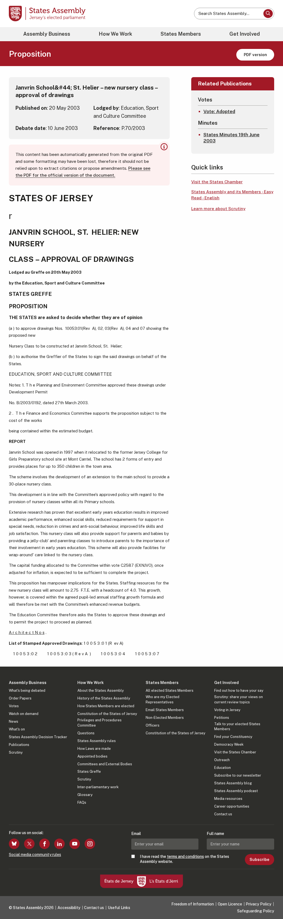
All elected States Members (169, 690)
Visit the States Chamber (217, 181)
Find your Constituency (233, 737)
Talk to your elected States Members (237, 726)
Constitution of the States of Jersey (107, 714)
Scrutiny (16, 752)
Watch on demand (23, 714)
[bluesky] (14, 844)
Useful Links (119, 907)
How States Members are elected (105, 706)
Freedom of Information (192, 904)
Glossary (85, 795)
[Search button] (268, 13)
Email (136, 833)
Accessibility (68, 907)
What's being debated (27, 690)
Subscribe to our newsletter (237, 775)
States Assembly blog (233, 783)
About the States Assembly (100, 690)
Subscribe (259, 859)
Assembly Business (46, 34)
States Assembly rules (96, 741)
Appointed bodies (92, 756)
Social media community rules (35, 854)
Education (222, 768)
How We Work (115, 34)
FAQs (81, 802)
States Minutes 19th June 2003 (231, 137)
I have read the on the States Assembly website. (184, 859)
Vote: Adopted (219, 111)
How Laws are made (94, 748)
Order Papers (20, 698)
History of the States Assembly (103, 698)
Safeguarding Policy (255, 911)
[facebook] (44, 844)
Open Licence (230, 904)
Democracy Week (228, 744)
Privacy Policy (258, 904)
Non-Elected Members (165, 718)
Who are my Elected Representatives (162, 699)
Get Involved (244, 34)
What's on (17, 729)
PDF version (255, 54)
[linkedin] (59, 844)
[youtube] (74, 844)
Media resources (228, 799)
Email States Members (165, 710)
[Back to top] (269, 900)
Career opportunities (231, 806)
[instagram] (90, 844)
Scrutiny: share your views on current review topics (238, 699)
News (13, 721)
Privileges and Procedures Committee (99, 722)
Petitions (221, 718)
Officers (152, 725)
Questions (86, 733)
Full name (215, 833)
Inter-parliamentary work (98, 787)
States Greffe (89, 771)
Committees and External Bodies (104, 764)
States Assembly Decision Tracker (38, 737)
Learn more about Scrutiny (218, 208)
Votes (14, 706)
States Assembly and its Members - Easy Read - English (232, 194)
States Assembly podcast (236, 791)
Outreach (222, 760)
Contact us (223, 814)
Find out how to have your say (238, 690)
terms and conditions (185, 856)
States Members (181, 34)
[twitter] (29, 844)
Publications (19, 745)
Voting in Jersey (227, 710)
